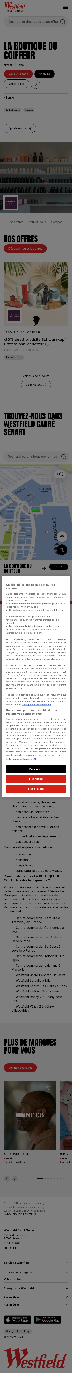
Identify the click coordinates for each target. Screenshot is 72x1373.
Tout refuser (36, 778)
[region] (36, 686)
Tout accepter (36, 788)
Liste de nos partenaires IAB (21, 759)
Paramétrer (36, 769)
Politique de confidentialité (36, 704)
